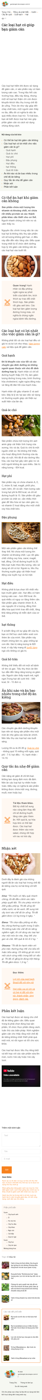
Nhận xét (8, 184)
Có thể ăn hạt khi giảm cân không (21, 140)
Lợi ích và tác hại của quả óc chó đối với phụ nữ (24, 1338)
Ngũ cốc (11, 1230)
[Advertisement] (21, 55)
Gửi (6, 1170)
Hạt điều (10, 164)
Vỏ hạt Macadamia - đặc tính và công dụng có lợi (23, 1348)
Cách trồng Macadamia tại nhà (23, 1358)
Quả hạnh (11, 150)
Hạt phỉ (9, 157)
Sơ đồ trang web (21, 1386)
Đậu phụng (11, 160)
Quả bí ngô (12, 1237)
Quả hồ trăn (12, 170)
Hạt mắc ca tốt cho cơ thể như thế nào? (24, 1318)
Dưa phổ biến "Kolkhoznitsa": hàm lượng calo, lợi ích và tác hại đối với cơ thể (25, 1276)
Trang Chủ (13, 1383)
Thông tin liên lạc (26, 1383)
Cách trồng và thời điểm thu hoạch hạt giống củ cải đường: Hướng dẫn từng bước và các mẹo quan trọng (24, 1265)
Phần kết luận (11, 187)
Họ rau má (12, 1221)
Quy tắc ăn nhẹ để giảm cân (18, 180)
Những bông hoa (10, 1248)
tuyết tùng (32, 648)
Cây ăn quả (12, 1245)
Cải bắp (11, 1234)
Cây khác (11, 1227)
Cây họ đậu (12, 1224)
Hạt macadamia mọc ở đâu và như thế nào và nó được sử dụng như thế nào (24, 1328)
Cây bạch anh (13, 1214)
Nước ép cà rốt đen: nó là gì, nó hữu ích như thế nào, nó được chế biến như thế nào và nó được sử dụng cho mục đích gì (20, 1182)
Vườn (6, 1212)
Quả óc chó (12, 154)
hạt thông (11, 167)
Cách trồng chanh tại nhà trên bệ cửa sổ (25, 1299)
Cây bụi (11, 1242)
